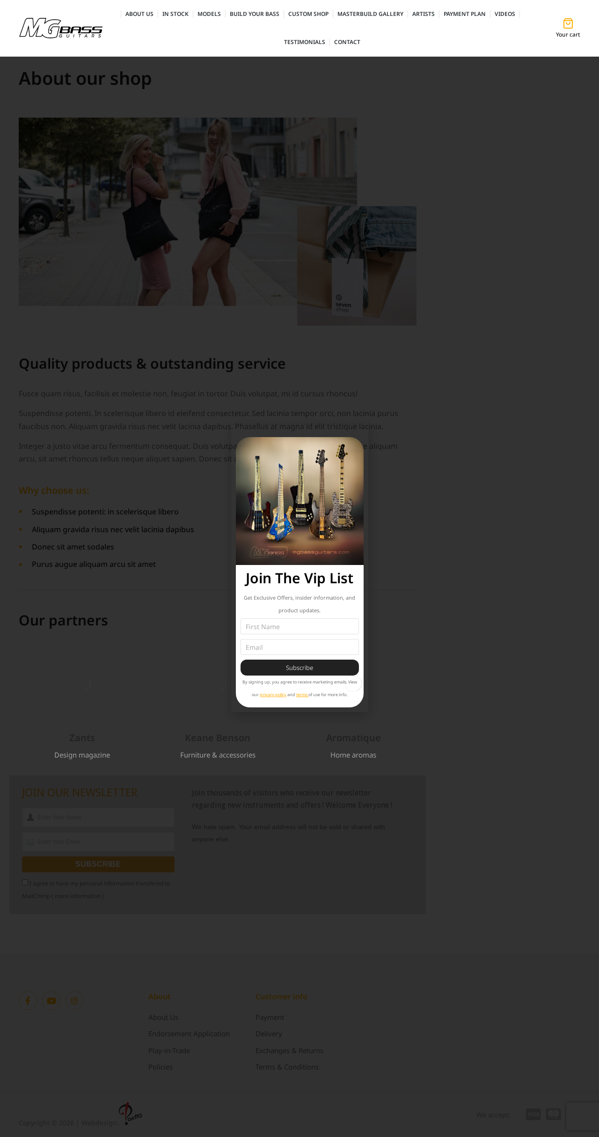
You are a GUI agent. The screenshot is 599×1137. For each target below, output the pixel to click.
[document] (299, 568)
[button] (21, 683)
